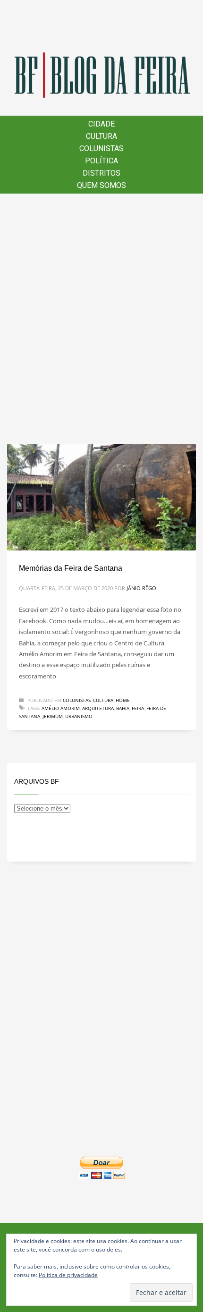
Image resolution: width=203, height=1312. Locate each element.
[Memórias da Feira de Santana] (101, 497)
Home (123, 700)
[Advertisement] (101, 318)
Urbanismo (79, 716)
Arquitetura (98, 708)
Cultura (103, 700)
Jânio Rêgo (141, 588)
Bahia (122, 708)
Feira (138, 708)
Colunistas (77, 700)
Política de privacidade (68, 1275)
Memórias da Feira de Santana (70, 568)
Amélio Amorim (61, 708)
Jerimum (52, 716)
